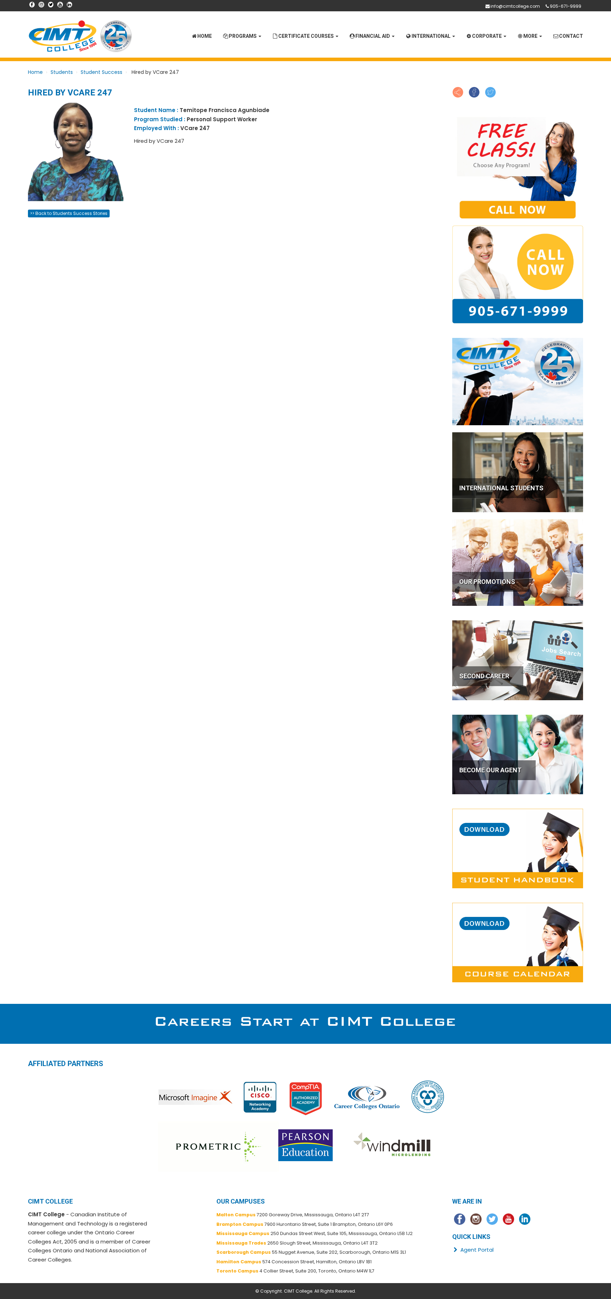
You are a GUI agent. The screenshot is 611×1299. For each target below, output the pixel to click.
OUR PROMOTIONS (487, 581)
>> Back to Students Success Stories (68, 213)
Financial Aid (373, 36)
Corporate (487, 36)
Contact (571, 36)
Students (62, 72)
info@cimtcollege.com (515, 6)
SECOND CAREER (484, 676)
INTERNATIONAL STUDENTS (501, 488)
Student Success (101, 72)
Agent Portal (476, 1249)
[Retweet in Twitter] (490, 91)
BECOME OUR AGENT (490, 770)
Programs (243, 36)
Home (204, 36)
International (432, 36)
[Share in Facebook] (474, 91)
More (531, 36)
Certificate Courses (306, 36)
